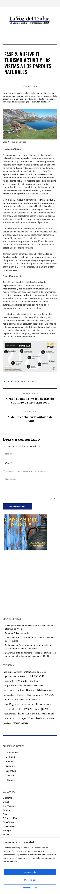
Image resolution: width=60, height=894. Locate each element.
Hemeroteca (12, 752)
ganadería (38, 694)
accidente (8, 671)
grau (6, 699)
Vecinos (7, 722)
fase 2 (6, 381)
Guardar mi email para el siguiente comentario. (27, 471)
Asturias (18, 671)
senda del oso (48, 713)
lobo (24, 704)
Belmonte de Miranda (15, 681)
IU (40, 699)
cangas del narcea (13, 685)
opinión (47, 704)
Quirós (6, 814)
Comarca (10, 757)
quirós (44, 708)
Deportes (31, 690)
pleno (14, 709)
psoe (36, 709)
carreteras (28, 685)
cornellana (38, 685)
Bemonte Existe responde (17, 633)
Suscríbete (11, 771)
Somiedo (9, 718)
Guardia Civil (17, 699)
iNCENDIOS (31, 699)
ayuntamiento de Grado (35, 671)
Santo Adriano (9, 826)
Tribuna (9, 761)
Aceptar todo (30, 872)
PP (20, 709)
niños (30, 704)
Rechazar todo (30, 888)
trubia (40, 718)
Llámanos (10, 780)
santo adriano (33, 713)
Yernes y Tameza (20, 722)
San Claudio (8, 822)
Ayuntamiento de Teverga (15, 676)
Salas (20, 713)
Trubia (6, 834)
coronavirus (9, 690)
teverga (22, 718)
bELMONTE (36, 676)
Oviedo (7, 708)
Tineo (31, 718)
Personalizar (30, 880)
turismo (13, 381)
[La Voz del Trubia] (30, 20)
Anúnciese (11, 766)
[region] (30, 866)
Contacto (10, 775)
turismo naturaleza (27, 381)
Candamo (34, 681)
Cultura (20, 690)
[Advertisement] (30, 584)
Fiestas (20, 694)
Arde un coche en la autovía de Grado (30, 419)
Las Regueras (12, 704)
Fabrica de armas (44, 689)
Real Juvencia (10, 713)
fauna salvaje (10, 694)
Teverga (7, 830)
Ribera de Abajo (10, 818)
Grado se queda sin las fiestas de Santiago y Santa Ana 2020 (30, 401)
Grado (49, 694)
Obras (38, 704)
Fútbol (28, 694)
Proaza (28, 709)
